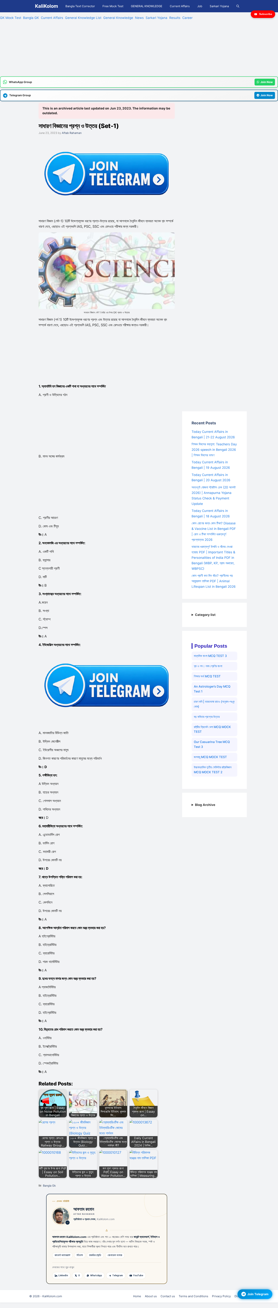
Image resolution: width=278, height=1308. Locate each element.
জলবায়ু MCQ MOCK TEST (210, 757)
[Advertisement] (113, 49)
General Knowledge (118, 18)
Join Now (266, 82)
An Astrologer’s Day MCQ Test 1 (212, 689)
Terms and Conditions (193, 1296)
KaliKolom (46, 6)
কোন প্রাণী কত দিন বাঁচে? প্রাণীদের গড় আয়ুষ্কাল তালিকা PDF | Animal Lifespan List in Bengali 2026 (214, 581)
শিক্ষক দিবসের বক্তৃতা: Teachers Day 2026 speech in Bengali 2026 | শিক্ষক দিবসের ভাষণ (214, 449)
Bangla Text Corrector (80, 6)
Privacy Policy (221, 1296)
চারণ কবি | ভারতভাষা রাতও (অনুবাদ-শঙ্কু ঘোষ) (214, 704)
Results (174, 18)
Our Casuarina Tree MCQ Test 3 (212, 744)
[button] (238, 6)
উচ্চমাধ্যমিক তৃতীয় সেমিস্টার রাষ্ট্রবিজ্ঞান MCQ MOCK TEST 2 (212, 769)
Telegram (117, 1275)
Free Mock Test (113, 6)
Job (199, 6)
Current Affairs (180, 6)
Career (187, 18)
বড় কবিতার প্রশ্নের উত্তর (207, 717)
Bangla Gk (49, 1185)
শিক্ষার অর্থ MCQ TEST (207, 676)
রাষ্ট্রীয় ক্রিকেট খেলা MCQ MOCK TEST (212, 729)
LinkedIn (63, 1275)
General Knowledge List (83, 18)
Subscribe (265, 14)
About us (151, 1296)
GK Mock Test (10, 18)
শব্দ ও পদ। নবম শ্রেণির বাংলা (208, 666)
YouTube (138, 1275)
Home (137, 1296)
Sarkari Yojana (219, 6)
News (139, 18)
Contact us (168, 1296)
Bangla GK (31, 18)
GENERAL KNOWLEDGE (146, 6)
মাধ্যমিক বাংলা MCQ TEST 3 (210, 656)
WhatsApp (96, 1275)
